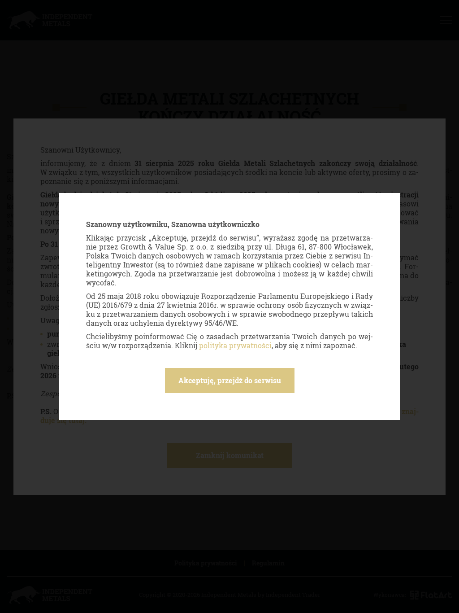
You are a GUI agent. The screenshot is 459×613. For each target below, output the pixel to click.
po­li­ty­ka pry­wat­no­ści (235, 345)
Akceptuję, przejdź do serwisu (229, 380)
